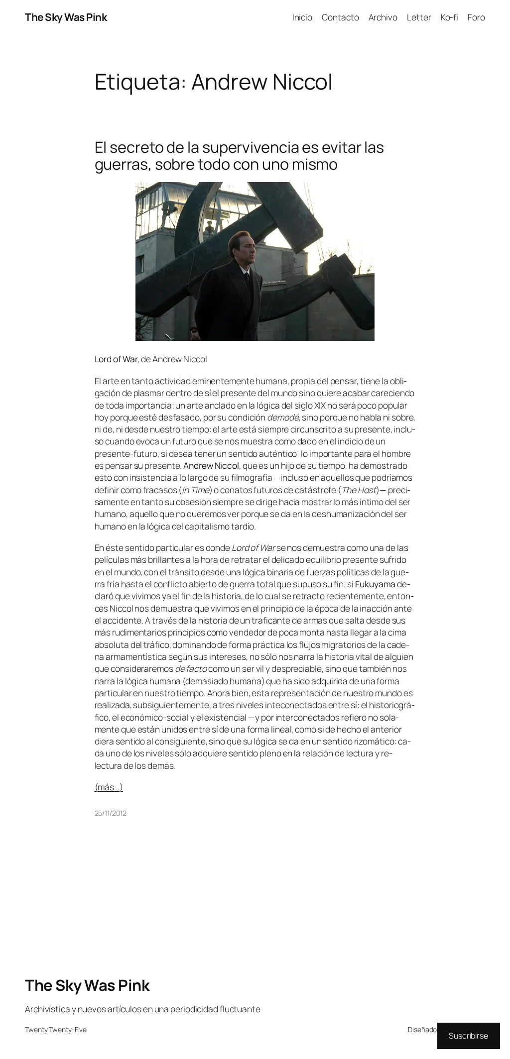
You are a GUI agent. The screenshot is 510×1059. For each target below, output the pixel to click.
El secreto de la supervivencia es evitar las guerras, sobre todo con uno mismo (239, 155)
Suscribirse (468, 1035)
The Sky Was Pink (66, 17)
